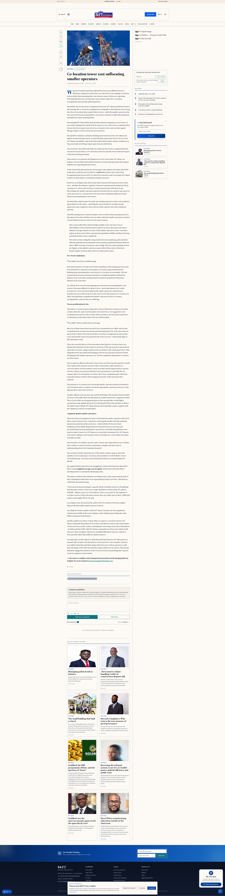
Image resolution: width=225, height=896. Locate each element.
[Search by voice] (68, 14)
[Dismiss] (165, 121)
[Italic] (71, 613)
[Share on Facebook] (61, 37)
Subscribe (150, 14)
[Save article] (61, 57)
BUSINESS (83, 24)
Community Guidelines (120, 878)
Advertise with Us (91, 875)
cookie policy (72, 892)
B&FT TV (133, 24)
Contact (88, 878)
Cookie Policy (117, 875)
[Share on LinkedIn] (61, 41)
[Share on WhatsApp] (61, 46)
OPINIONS (113, 24)
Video (143, 875)
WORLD (127, 24)
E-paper (152, 24)
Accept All (152, 888)
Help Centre (89, 872)
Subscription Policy (119, 880)
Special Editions (142, 24)
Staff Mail (88, 880)
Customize (142, 888)
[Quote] (74, 613)
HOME (72, 24)
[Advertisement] (151, 55)
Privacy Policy (117, 872)
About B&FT (89, 870)
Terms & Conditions (119, 870)
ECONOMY (91, 24)
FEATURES (105, 24)
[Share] (61, 52)
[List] (78, 613)
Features (70, 69)
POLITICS (120, 24)
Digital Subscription (147, 878)
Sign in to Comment (82, 617)
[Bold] (68, 613)
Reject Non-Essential (129, 888)
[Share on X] (61, 32)
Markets (144, 872)
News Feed (145, 870)
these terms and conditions (85, 596)
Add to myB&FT (81, 69)
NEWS (77, 24)
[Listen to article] (61, 63)
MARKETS (98, 24)
